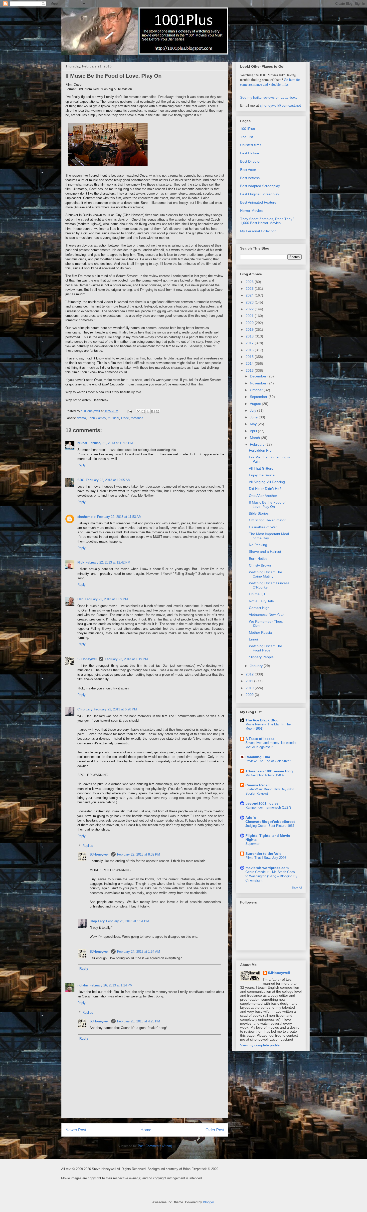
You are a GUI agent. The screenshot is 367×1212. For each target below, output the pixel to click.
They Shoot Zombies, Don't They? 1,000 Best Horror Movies (267, 221)
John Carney (97, 418)
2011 (250, 681)
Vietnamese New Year (266, 614)
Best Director (250, 161)
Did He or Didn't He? (265, 489)
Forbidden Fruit (261, 450)
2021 (250, 316)
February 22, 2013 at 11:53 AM (119, 517)
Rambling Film (257, 757)
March (255, 438)
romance (137, 418)
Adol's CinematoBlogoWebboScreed (270, 820)
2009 (250, 695)
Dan (80, 599)
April (254, 431)
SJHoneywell (87, 659)
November (258, 383)
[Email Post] (129, 411)
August (256, 404)
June (254, 417)
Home (146, 1130)
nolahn (82, 985)
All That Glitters (261, 468)
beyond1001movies (262, 803)
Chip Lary (84, 709)
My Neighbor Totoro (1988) (264, 775)
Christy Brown (260, 565)
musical (113, 418)
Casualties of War (263, 527)
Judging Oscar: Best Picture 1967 (269, 826)
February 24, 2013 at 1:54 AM (138, 951)
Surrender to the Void (263, 854)
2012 (250, 674)
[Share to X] (148, 411)
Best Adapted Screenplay (260, 186)
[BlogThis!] (143, 411)
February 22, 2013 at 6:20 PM (115, 709)
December (258, 376)
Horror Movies (251, 211)
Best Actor (248, 170)
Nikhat (82, 443)
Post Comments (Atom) (155, 1146)
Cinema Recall (257, 785)
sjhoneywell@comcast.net (280, 105)
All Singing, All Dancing (267, 482)
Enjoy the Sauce (262, 475)
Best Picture (249, 153)
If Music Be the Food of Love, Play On (267, 504)
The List (246, 137)
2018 (250, 336)
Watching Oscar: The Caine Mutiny (265, 574)
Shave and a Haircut (265, 552)
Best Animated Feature (258, 202)
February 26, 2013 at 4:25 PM (138, 1021)
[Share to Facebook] (152, 411)
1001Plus (247, 129)
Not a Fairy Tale (261, 601)
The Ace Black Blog (262, 720)
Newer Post (75, 1130)
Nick (80, 562)
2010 (250, 688)
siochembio (86, 517)
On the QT (257, 594)
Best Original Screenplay (259, 194)
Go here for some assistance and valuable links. (270, 82)
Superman (252, 844)
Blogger (208, 1202)
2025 (250, 289)
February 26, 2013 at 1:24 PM (111, 985)
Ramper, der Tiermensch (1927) (268, 807)
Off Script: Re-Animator (267, 520)
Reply (81, 465)
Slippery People (261, 657)
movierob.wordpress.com (267, 868)
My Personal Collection (258, 231)
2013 (250, 370)
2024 (250, 295)
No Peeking (258, 545)
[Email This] (138, 411)
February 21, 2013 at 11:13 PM (111, 443)
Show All (297, 887)
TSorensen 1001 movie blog (269, 771)
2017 (250, 343)
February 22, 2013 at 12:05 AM (108, 480)
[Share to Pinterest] (157, 411)
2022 (250, 309)
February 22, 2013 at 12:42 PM (108, 562)
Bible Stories (259, 513)
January (257, 666)
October (257, 390)
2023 (250, 302)
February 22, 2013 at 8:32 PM (138, 854)
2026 (250, 282)
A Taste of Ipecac (260, 739)
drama (81, 418)
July (253, 410)
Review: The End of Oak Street (268, 761)
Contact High (259, 608)
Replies (87, 846)
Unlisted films (250, 145)
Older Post (214, 1130)
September (259, 397)
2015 (250, 357)
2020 (250, 323)
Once (125, 418)
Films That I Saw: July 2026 (265, 858)
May (254, 424)
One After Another (263, 496)
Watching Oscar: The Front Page (265, 648)
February (257, 444)
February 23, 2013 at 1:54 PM (127, 921)
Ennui (253, 639)
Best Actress (250, 178)
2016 (250, 350)
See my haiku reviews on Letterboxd (269, 97)
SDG (80, 480)
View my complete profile (260, 1045)
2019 (250, 329)
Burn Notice (258, 559)
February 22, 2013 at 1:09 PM (106, 599)
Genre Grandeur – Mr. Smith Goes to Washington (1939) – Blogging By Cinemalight (271, 876)
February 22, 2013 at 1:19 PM (126, 659)
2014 (250, 363)
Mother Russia (260, 632)
